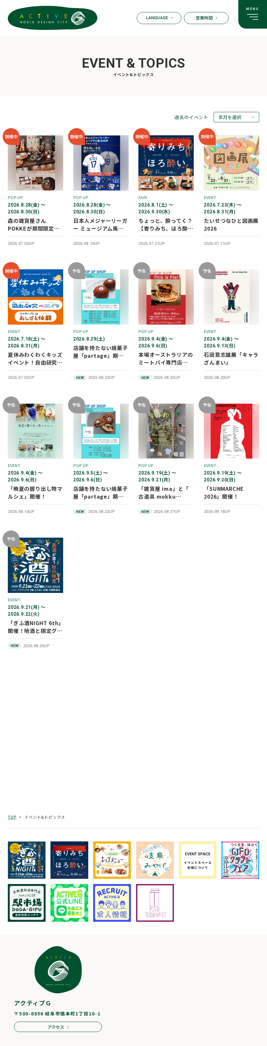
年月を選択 (229, 117)
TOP (12, 817)
